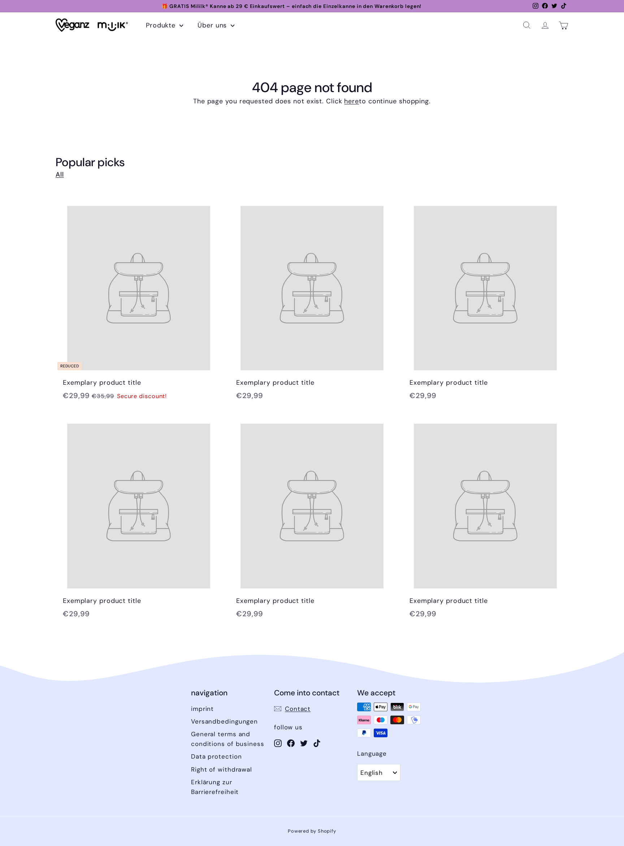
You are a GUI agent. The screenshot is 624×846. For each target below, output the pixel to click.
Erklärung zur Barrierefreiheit (215, 787)
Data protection (216, 756)
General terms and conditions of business (227, 739)
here (351, 101)
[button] (526, 25)
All (60, 174)
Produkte (162, 25)
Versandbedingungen (224, 721)
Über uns (213, 25)
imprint (202, 709)
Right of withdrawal (221, 769)
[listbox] (378, 772)
